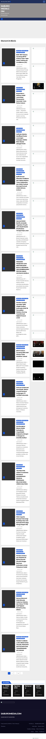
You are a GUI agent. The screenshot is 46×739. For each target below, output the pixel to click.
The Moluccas (19, 91)
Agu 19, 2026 (20, 64)
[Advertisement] (23, 29)
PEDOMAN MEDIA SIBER (39, 723)
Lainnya (32, 731)
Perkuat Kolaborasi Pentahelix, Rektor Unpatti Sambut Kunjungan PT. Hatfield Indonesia (22, 391)
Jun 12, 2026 (19, 652)
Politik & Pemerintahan (20, 52)
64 (18, 673)
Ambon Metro (19, 50)
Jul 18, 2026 (19, 192)
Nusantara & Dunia (20, 215)
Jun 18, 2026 (19, 569)
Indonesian (36, 738)
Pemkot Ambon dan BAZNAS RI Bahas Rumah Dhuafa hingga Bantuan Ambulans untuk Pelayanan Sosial (21, 561)
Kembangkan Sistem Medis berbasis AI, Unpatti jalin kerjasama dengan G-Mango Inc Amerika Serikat (22, 432)
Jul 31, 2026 (19, 105)
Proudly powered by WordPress (6, 723)
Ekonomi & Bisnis (25, 50)
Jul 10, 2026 (19, 358)
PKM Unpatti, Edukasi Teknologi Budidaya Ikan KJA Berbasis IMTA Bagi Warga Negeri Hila (22, 520)
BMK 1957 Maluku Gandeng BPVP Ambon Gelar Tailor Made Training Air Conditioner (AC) (22, 58)
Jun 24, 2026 (19, 397)
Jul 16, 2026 (19, 232)
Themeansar (3, 726)
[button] (44, 19)
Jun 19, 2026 (19, 526)
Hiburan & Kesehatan (20, 170)
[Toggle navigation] (23, 19)
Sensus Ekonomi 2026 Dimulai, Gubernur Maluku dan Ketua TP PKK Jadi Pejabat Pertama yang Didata (22, 603)
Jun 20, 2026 (19, 486)
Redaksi (36, 731)
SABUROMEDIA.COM (5, 9)
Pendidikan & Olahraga (20, 346)
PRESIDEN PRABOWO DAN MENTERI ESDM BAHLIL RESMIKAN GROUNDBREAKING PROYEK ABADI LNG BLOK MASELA (22, 267)
